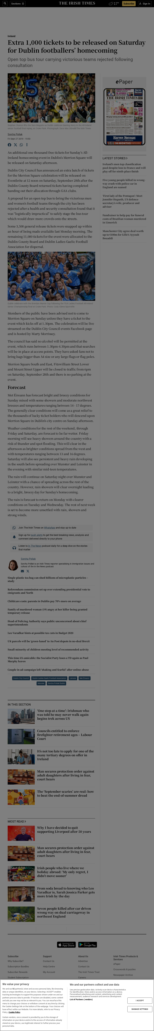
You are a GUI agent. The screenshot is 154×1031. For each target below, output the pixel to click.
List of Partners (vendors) (81, 999)
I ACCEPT (140, 1001)
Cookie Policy (14, 1012)
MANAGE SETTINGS (140, 1009)
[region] (77, 1005)
